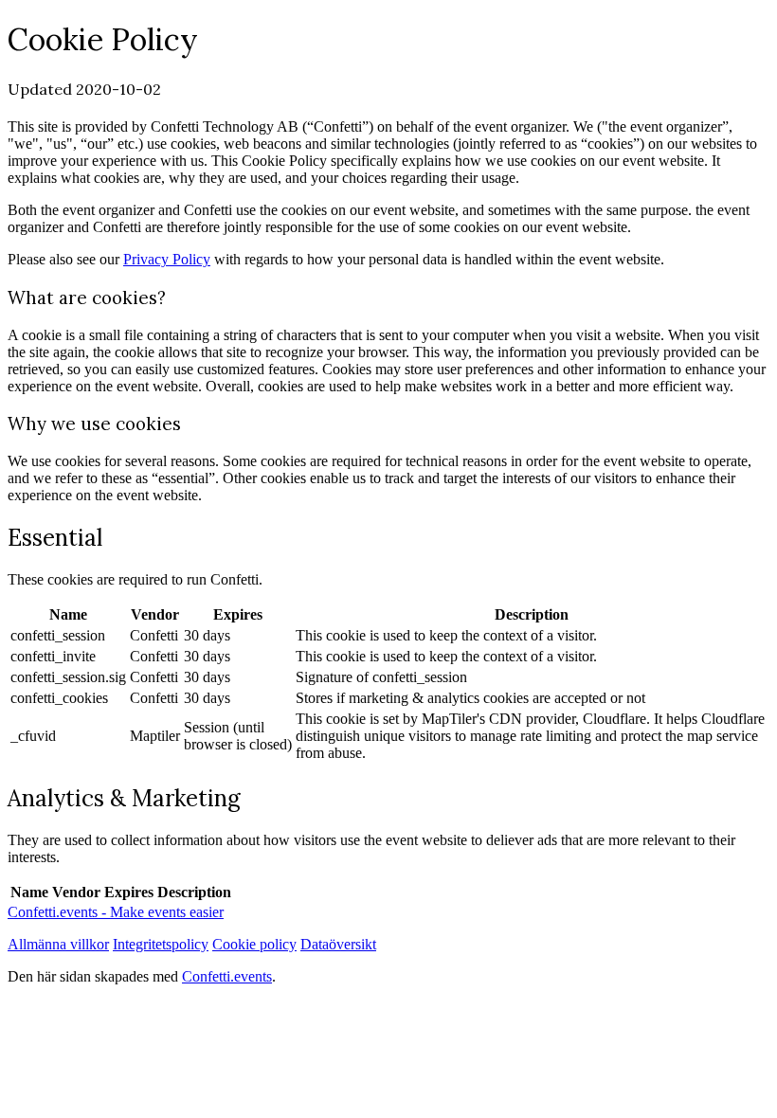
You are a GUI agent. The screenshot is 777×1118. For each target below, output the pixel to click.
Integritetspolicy (160, 944)
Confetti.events (227, 976)
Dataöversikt (338, 944)
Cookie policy (254, 944)
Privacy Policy (166, 259)
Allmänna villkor (58, 944)
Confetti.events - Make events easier (116, 912)
